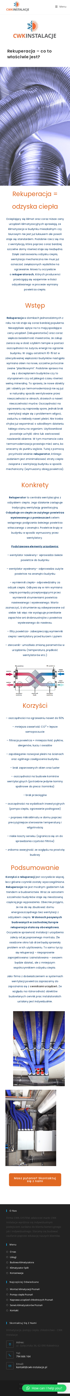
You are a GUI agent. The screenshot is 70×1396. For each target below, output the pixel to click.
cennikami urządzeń (43, 986)
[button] (35, 1179)
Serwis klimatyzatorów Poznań (26, 1305)
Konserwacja (16, 1273)
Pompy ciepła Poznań (21, 1294)
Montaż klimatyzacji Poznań (25, 1289)
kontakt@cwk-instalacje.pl (31, 1367)
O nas (13, 1251)
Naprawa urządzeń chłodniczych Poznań (31, 1299)
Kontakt (14, 1310)
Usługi (13, 1257)
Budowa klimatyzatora (22, 1262)
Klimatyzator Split (19, 1267)
